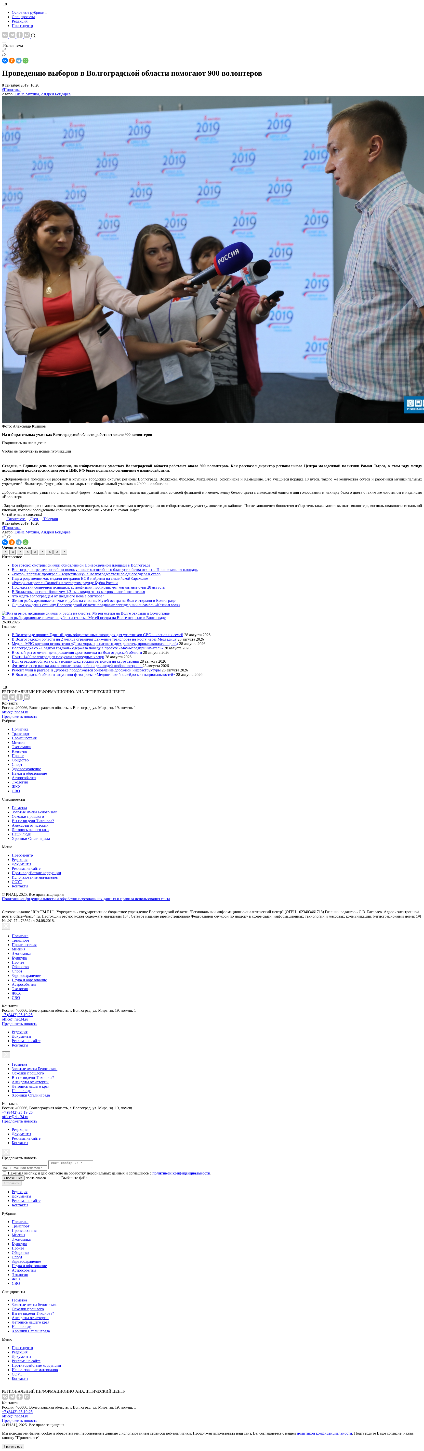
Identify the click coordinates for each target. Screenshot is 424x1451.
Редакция (19, 21)
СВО (16, 791)
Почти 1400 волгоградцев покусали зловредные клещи (58, 657)
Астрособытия (24, 778)
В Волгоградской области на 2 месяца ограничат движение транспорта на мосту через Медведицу (94, 639)
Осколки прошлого (28, 816)
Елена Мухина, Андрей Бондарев (42, 94)
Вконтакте (16, 519)
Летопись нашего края (30, 830)
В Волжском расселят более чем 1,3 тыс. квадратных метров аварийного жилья (78, 592)
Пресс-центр (22, 26)
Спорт (17, 764)
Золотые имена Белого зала (34, 812)
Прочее (18, 756)
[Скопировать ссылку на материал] (4, 50)
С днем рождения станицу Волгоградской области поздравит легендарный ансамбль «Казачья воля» (96, 605)
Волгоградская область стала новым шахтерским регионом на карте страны (75, 661)
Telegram (50, 519)
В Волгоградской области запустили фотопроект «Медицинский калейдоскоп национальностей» (93, 674)
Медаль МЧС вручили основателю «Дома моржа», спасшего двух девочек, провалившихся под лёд (95, 644)
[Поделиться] (4, 55)
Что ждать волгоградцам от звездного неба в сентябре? (58, 596)
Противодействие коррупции (36, 873)
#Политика (11, 90)
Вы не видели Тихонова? (33, 821)
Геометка (19, 808)
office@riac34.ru (15, 712)
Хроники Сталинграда (31, 838)
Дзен (34, 519)
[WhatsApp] (25, 60)
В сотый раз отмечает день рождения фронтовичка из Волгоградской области (77, 652)
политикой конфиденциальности (324, 1433)
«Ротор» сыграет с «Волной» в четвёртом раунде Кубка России (65, 583)
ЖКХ (16, 786)
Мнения (18, 742)
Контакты (20, 886)
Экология (20, 782)
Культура (19, 751)
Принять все (13, 1446)
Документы (21, 864)
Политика (20, 729)
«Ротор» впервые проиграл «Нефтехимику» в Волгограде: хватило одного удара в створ (86, 574)
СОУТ (17, 882)
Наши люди (21, 834)
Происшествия (24, 738)
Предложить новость (19, 716)
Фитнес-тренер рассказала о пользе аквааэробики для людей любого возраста (77, 666)
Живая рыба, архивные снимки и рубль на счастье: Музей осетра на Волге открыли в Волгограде (93, 600)
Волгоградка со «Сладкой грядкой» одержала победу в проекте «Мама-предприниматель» (87, 648)
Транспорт (20, 734)
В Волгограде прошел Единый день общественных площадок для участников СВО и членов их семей (97, 635)
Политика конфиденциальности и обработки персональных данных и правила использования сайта (86, 899)
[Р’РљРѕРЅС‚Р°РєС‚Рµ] (5, 60)
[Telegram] (19, 60)
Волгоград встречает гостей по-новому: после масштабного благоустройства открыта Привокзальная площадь (105, 570)
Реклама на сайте (26, 868)
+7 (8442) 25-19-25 (17, 1015)
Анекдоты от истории (30, 825)
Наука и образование (29, 773)
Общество (20, 760)
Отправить (12, 1183)
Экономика (21, 747)
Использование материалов (35, 877)
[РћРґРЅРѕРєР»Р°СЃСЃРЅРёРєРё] (12, 60)
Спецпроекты (23, 17)
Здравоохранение (26, 769)
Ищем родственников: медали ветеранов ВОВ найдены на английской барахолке (80, 578)
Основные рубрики (28, 12)
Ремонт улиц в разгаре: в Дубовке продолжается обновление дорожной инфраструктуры (87, 670)
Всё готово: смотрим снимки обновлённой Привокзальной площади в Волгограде (81, 565)
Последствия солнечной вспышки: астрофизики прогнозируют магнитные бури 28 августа (88, 587)
